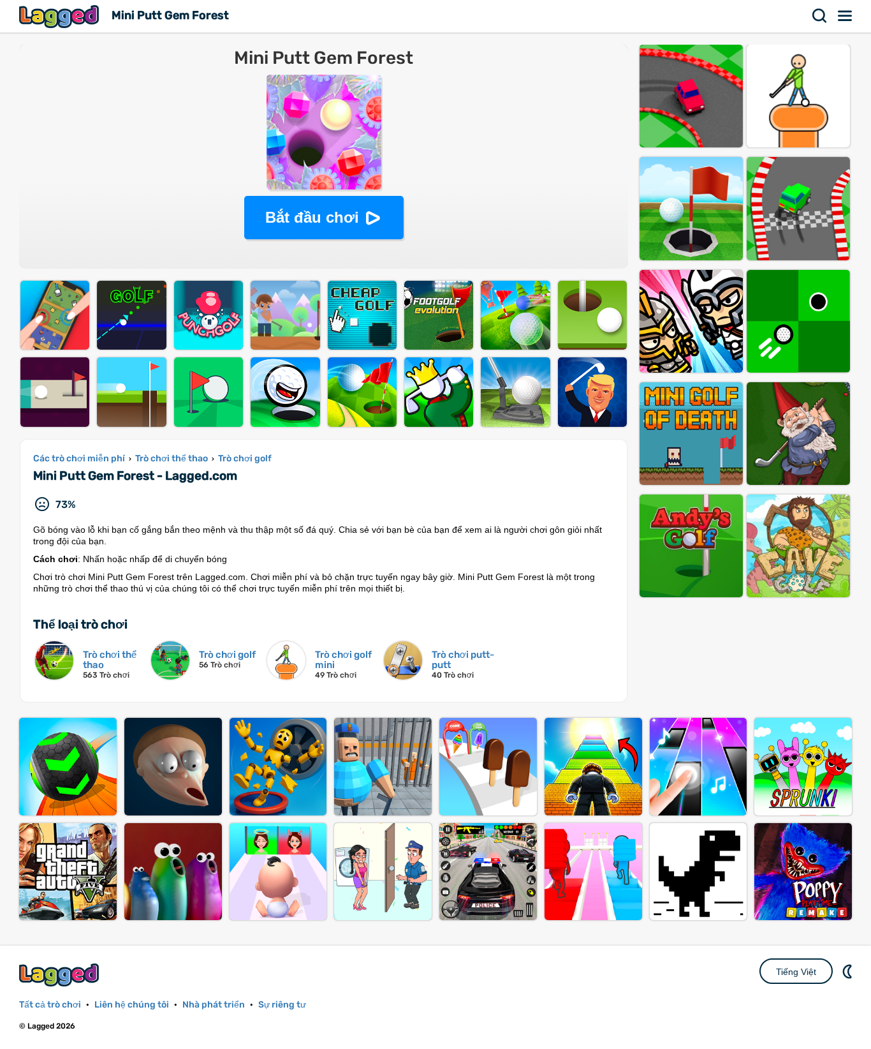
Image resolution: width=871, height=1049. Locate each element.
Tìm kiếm (820, 16)
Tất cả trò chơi (50, 1004)
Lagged (60, 16)
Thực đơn (845, 16)
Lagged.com (60, 974)
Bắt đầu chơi (312, 217)
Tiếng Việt (796, 972)
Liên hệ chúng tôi (131, 1004)
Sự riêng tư (282, 1004)
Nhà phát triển (213, 1004)
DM (848, 971)
